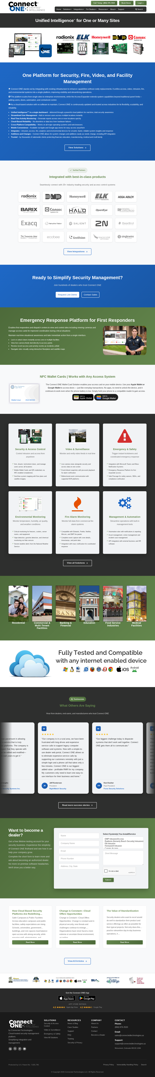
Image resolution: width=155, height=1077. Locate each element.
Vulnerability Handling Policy (127, 1065)
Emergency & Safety (52, 1034)
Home (58, 9)
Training (71, 1039)
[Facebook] (20, 1049)
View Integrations (76, 252)
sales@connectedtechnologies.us (129, 1035)
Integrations (78, 9)
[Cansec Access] (123, 848)
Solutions (66, 9)
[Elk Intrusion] (123, 844)
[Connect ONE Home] (26, 6)
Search (140, 9)
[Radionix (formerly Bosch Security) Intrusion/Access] (123, 841)
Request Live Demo (67, 295)
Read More (30, 942)
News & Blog (73, 1023)
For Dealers (90, 9)
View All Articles (76, 961)
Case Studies (73, 1027)
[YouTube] (24, 1049)
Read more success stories (76, 805)
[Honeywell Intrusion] (123, 846)
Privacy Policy (108, 1065)
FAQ (69, 1035)
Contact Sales (90, 295)
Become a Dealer (98, 1035)
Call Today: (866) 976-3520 (104, 3)
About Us (95, 1023)
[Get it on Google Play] (87, 998)
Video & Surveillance (52, 1030)
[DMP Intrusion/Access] (123, 839)
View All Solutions (51, 1037)
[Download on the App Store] (66, 998)
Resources (103, 9)
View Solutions (75, 148)
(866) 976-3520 (121, 1027)
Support (121, 9)
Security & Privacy (75, 1043)
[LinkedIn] (10, 1049)
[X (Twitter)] (15, 1048)
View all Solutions (76, 563)
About (112, 9)
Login (140, 3)
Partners (94, 1027)
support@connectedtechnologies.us (130, 1044)
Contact (94, 1031)
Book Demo (126, 3)
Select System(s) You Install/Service (119, 834)
